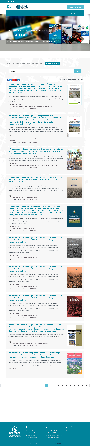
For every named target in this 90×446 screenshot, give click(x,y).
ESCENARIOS (38, 12)
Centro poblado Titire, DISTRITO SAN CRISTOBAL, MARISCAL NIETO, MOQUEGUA (32, 106)
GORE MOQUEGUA (16, 104)
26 (22, 385)
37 (66, 385)
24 (14, 385)
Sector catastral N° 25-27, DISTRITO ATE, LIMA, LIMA (25, 286)
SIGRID (35, 108)
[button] (87, 31)
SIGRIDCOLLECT (73, 12)
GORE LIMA (14, 368)
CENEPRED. (58, 443)
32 (46, 385)
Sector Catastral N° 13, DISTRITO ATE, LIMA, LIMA (24, 197)
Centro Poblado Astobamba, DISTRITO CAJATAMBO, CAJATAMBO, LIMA (30, 371)
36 (62, 385)
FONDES (59, 12)
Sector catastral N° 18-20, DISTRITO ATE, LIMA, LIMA (25, 257)
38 (70, 385)
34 (54, 385)
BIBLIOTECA (23, 12)
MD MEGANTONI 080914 (17, 341)
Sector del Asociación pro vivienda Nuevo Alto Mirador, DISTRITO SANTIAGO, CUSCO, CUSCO (35, 165)
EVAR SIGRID (33, 231)
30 (38, 385)
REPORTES (66, 12)
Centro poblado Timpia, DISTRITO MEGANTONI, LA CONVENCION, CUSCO (30, 343)
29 (34, 385)
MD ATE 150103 (15, 195)
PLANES (52, 12)
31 (42, 385)
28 (30, 385)
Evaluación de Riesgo (25, 108)
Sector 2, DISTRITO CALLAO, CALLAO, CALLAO (23, 228)
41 (82, 385)
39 (74, 385)
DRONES (31, 12)
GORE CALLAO (15, 226)
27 (26, 385)
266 (87, 385)
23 (10, 385)
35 (58, 385)
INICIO (16, 12)
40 (78, 385)
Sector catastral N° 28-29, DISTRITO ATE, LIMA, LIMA (25, 315)
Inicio (7, 46)
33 (50, 385)
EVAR (46, 12)
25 (18, 385)
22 (6, 385)
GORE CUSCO (15, 163)
